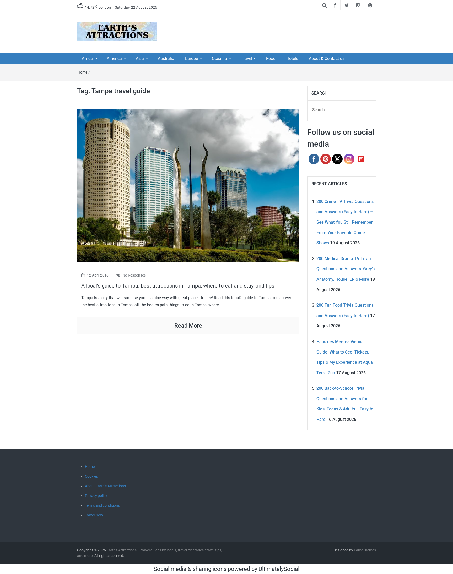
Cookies (91, 476)
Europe (191, 58)
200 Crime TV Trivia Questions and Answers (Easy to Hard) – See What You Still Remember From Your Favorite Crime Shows (345, 222)
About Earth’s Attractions (105, 486)
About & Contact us (326, 58)
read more (188, 325)
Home (82, 72)
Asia (140, 58)
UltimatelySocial (278, 569)
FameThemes (365, 550)
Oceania (219, 58)
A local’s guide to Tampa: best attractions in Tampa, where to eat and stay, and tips (177, 286)
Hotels (292, 58)
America (114, 58)
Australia (166, 58)
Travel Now (94, 515)
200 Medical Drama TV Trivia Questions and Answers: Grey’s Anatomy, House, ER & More (345, 269)
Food (271, 58)
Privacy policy (96, 496)
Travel (246, 58)
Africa (87, 58)
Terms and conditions (102, 505)
